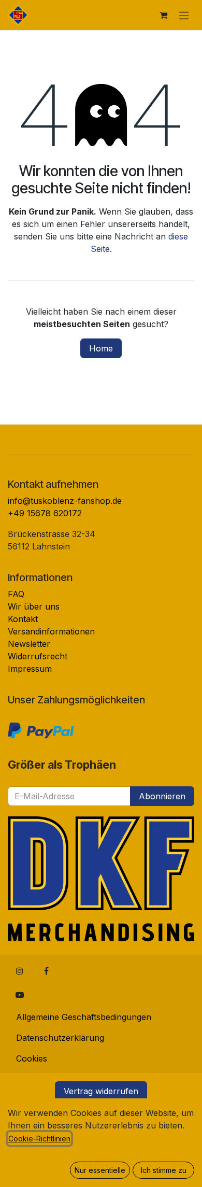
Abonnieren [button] (162, 796)
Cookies (31, 1058)
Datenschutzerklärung (60, 1038)
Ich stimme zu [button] (163, 1170)
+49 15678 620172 (45, 513)
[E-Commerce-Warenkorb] (163, 15)
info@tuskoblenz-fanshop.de (65, 501)
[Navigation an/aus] (184, 15)
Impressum (30, 668)
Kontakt (23, 619)
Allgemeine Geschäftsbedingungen (83, 1017)
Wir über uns (34, 606)
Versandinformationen (51, 631)
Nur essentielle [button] (100, 1170)
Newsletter (29, 644)
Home (101, 348)
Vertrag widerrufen (101, 1091)
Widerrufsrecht (37, 656)
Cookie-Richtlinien (39, 1138)
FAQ (16, 594)
